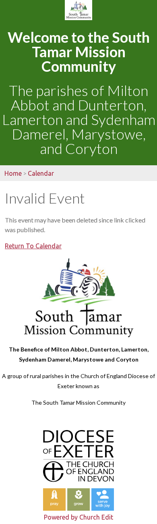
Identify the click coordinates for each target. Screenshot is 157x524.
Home (13, 173)
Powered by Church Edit (78, 517)
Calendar (41, 173)
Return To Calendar (33, 246)
